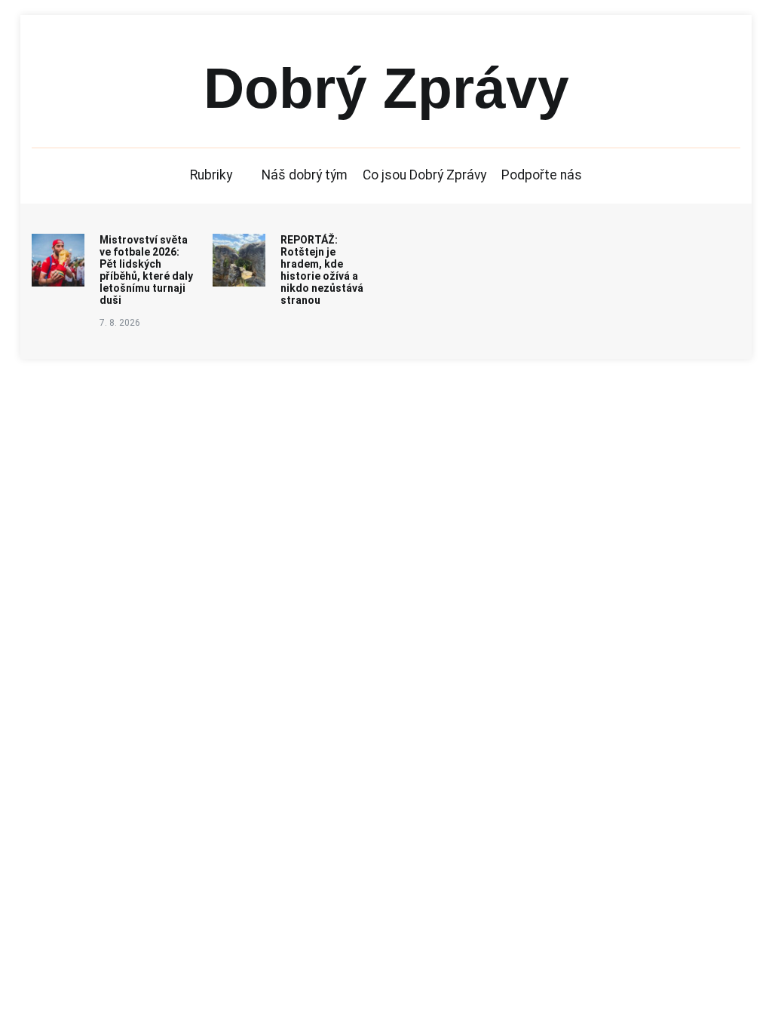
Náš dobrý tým (305, 174)
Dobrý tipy (58, 755)
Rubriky (211, 174)
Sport (111, 755)
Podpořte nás (542, 174)
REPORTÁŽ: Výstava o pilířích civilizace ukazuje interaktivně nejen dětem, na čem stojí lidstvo (687, 269)
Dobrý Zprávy (386, 88)
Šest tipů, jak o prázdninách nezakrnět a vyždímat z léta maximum (499, 263)
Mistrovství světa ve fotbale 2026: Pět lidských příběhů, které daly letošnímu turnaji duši (146, 269)
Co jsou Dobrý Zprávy (425, 174)
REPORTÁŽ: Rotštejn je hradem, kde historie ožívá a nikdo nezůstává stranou (321, 269)
